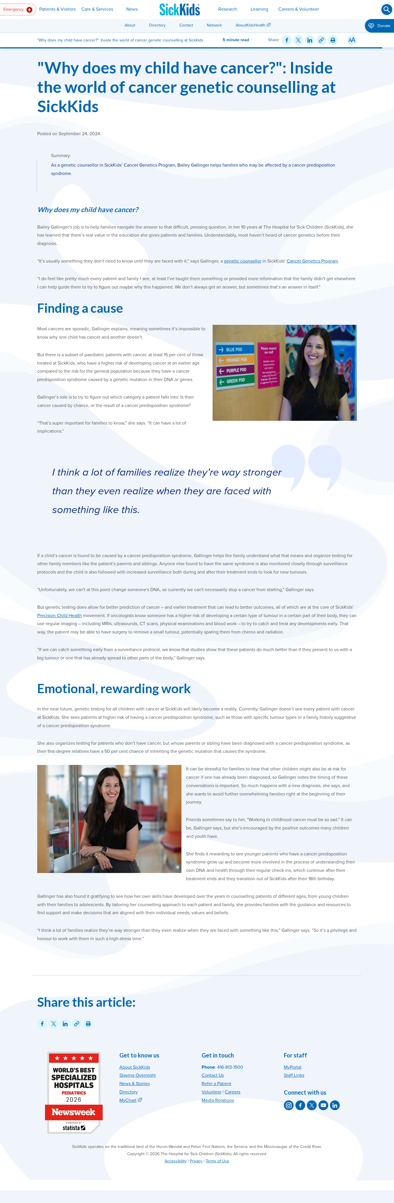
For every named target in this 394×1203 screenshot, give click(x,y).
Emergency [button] (14, 9)
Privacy (196, 1161)
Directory (157, 25)
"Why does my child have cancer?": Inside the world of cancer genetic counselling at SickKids (186, 87)
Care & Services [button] (97, 9)
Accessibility (176, 1161)
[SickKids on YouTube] (323, 1105)
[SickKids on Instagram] (289, 1105)
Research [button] (227, 9)
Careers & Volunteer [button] (298, 9)
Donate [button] (383, 25)
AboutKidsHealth (250, 25)
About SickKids (134, 1067)
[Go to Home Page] (179, 9)
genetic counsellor (242, 261)
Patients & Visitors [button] (57, 9)
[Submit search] (387, 9)
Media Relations (218, 1100)
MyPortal (292, 1067)
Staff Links (294, 1075)
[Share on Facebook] (287, 40)
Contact (186, 25)
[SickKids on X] (312, 1105)
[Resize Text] (352, 40)
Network (214, 25)
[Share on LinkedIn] (310, 40)
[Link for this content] (321, 40)
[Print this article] (333, 40)
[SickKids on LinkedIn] (335, 1105)
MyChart (127, 1100)
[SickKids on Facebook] (300, 1105)
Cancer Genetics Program (312, 261)
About (130, 25)
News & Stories (134, 1084)
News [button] (132, 9)
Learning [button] (259, 9)
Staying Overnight (137, 1075)
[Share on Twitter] (298, 40)
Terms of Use (217, 1161)
